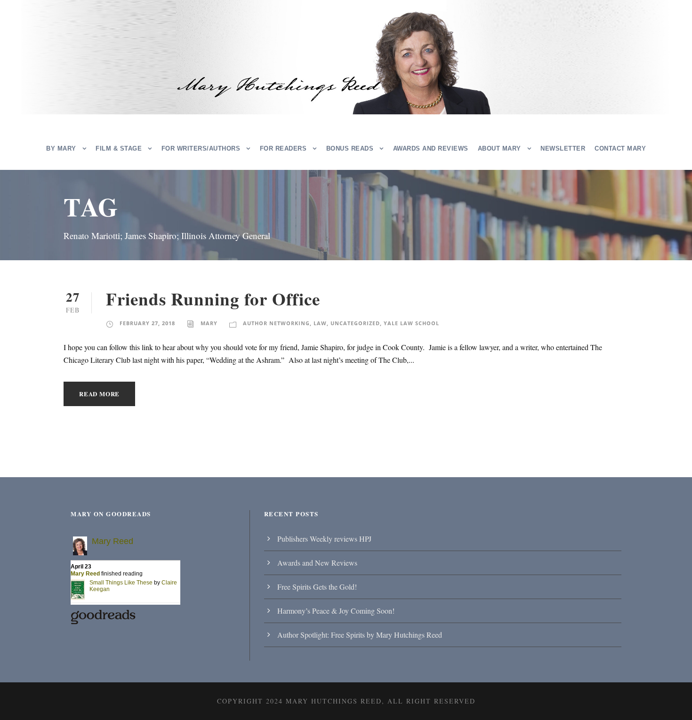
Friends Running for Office (213, 299)
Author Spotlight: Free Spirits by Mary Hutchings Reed (359, 635)
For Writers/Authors (201, 148)
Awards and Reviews (430, 148)
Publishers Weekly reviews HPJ (324, 539)
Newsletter (562, 148)
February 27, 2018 (147, 323)
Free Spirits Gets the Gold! (317, 587)
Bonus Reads (350, 148)
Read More (99, 393)
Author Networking (276, 323)
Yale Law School (411, 323)
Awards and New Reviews (317, 563)
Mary (209, 323)
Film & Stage (119, 148)
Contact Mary (620, 148)
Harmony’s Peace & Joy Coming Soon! (335, 611)
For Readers (283, 148)
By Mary (61, 148)
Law (320, 323)
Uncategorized (355, 323)
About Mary (499, 148)
